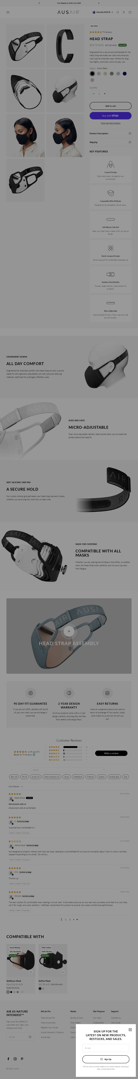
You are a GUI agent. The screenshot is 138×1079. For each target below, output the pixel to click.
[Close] (130, 1029)
